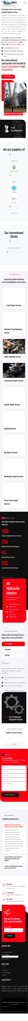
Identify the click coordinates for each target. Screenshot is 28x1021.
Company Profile (7, 952)
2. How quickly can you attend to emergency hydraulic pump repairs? (13, 859)
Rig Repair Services (10, 452)
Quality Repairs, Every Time (11, 48)
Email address (7, 927)
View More (14, 744)
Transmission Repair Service (13, 381)
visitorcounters (5, 1006)
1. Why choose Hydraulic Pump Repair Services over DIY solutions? (13, 826)
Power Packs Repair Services (11, 502)
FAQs (4, 975)
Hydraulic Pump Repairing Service (13, 331)
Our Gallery (6, 955)
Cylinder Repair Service (12, 405)
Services (5, 970)
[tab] (13, 644)
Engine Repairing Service (12, 357)
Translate (13, 959)
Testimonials (6, 973)
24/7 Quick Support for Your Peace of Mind (14, 55)
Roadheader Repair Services (13, 476)
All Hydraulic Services (20, 1002)
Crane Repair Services (14, 305)
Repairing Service (10, 428)
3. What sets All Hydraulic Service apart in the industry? (13, 867)
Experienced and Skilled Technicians (13, 51)
